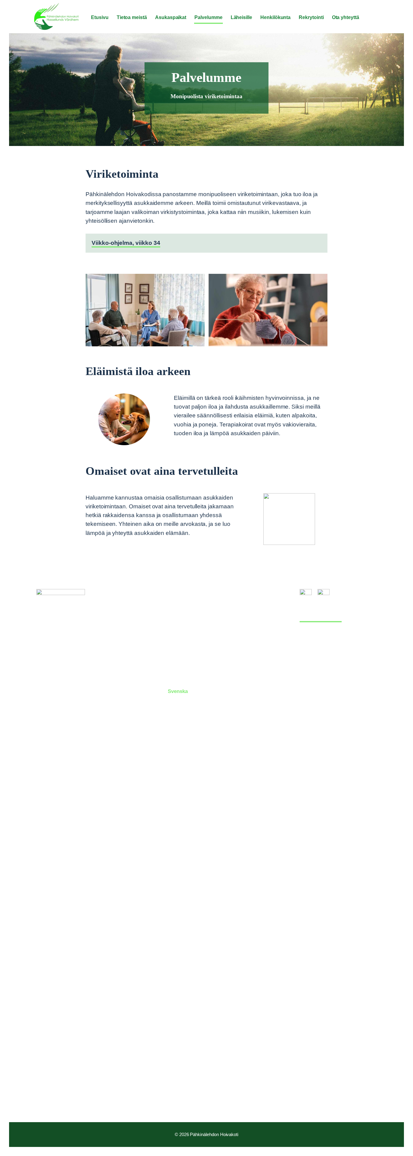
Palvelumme (182, 637)
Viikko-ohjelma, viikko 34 (126, 243)
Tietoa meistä (184, 604)
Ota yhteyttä (182, 680)
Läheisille (179, 647)
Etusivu (177, 593)
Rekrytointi (181, 669)
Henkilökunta (183, 658)
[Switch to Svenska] (375, 18)
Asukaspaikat (184, 615)
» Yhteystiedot (53, 1100)
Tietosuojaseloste (321, 618)
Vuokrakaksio (184, 626)
